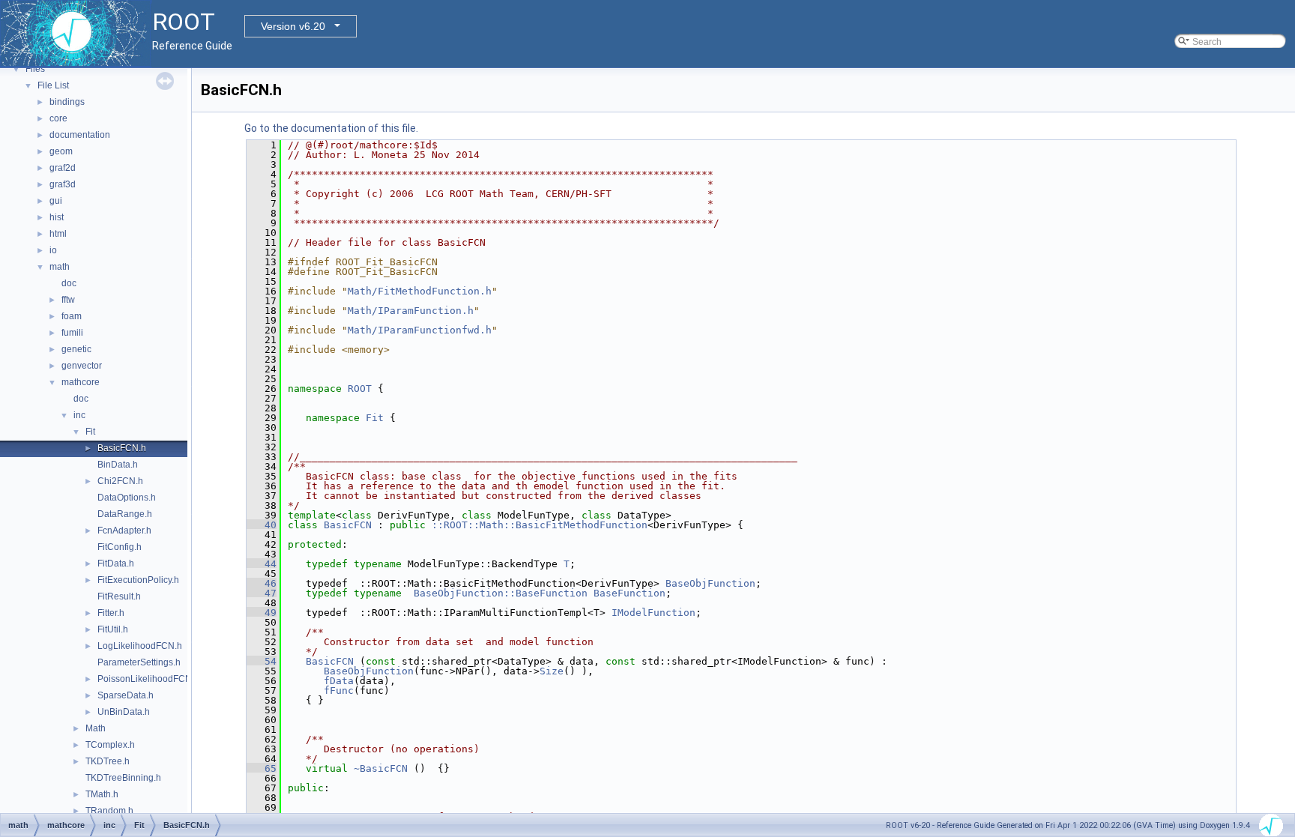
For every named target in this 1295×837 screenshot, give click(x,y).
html (58, 234)
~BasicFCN (381, 768)
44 (262, 563)
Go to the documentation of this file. (331, 128)
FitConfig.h (119, 547)
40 (262, 525)
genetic (76, 349)
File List (53, 85)
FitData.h (115, 563)
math (59, 267)
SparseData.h (125, 695)
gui (55, 201)
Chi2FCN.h (120, 481)
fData (339, 680)
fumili (72, 332)
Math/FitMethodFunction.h (420, 291)
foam (71, 316)
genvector (81, 365)
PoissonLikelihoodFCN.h (148, 679)
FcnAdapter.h (124, 530)
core (58, 118)
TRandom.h (109, 811)
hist (56, 217)
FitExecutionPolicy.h (138, 580)
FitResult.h (119, 596)
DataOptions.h (126, 497)
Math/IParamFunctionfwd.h (420, 330)
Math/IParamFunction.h (411, 310)
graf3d (62, 184)
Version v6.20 (293, 26)
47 (262, 593)
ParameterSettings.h (139, 662)
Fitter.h (110, 613)
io (53, 250)
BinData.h (117, 464)
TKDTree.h (107, 761)
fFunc (339, 690)
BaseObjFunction (710, 583)
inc (79, 415)
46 (262, 583)
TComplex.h (110, 745)
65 (262, 768)
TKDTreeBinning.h (123, 778)
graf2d (62, 168)
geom (61, 151)
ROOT (360, 388)
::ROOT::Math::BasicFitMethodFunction (540, 525)
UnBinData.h (123, 712)
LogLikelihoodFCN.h (139, 646)
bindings (67, 102)
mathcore (80, 382)
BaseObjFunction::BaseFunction (501, 593)
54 (262, 661)
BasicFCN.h (121, 448)
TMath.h (101, 794)
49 (262, 612)
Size (552, 671)
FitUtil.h (112, 629)
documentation (79, 135)
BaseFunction (629, 593)
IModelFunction (653, 612)
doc (68, 283)
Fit (90, 431)
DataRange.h (124, 514)
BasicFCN (348, 525)
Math (95, 728)
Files (35, 69)
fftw (68, 299)
